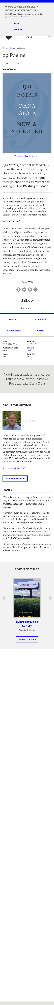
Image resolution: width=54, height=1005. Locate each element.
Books (12, 48)
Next (49, 598)
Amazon (40, 330)
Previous (5, 598)
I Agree (17, 23)
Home (5, 48)
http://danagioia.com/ (14, 468)
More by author (15, 478)
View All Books (27, 639)
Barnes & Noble (13, 330)
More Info (17, 29)
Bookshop (13, 319)
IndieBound (40, 319)
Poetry (30, 349)
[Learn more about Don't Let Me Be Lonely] (27, 598)
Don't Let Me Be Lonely (27, 624)
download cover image (27, 156)
